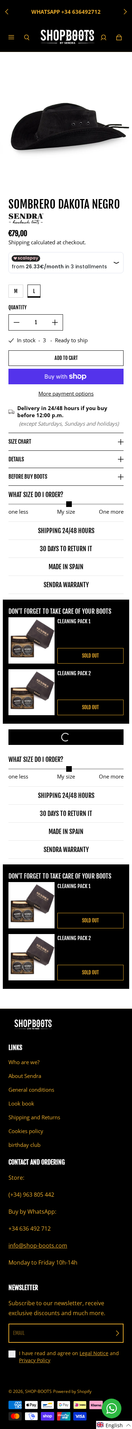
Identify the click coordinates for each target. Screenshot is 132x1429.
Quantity (17, 307)
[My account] (103, 37)
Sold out (90, 656)
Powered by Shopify (72, 1391)
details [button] (16, 459)
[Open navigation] (16, 37)
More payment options (66, 393)
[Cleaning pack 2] (31, 692)
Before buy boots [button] (27, 476)
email (19, 1333)
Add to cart (66, 358)
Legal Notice (94, 1353)
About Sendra (24, 1076)
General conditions (31, 1089)
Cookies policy (25, 1131)
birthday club (24, 1145)
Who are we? (23, 1062)
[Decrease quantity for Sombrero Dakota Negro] (16, 322)
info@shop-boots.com (37, 1245)
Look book (21, 1103)
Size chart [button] (19, 441)
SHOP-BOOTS (38, 1391)
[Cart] (119, 37)
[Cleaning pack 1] (31, 640)
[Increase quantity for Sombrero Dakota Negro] (55, 322)
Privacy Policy (34, 1360)
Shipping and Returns (34, 1117)
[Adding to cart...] (66, 737)
